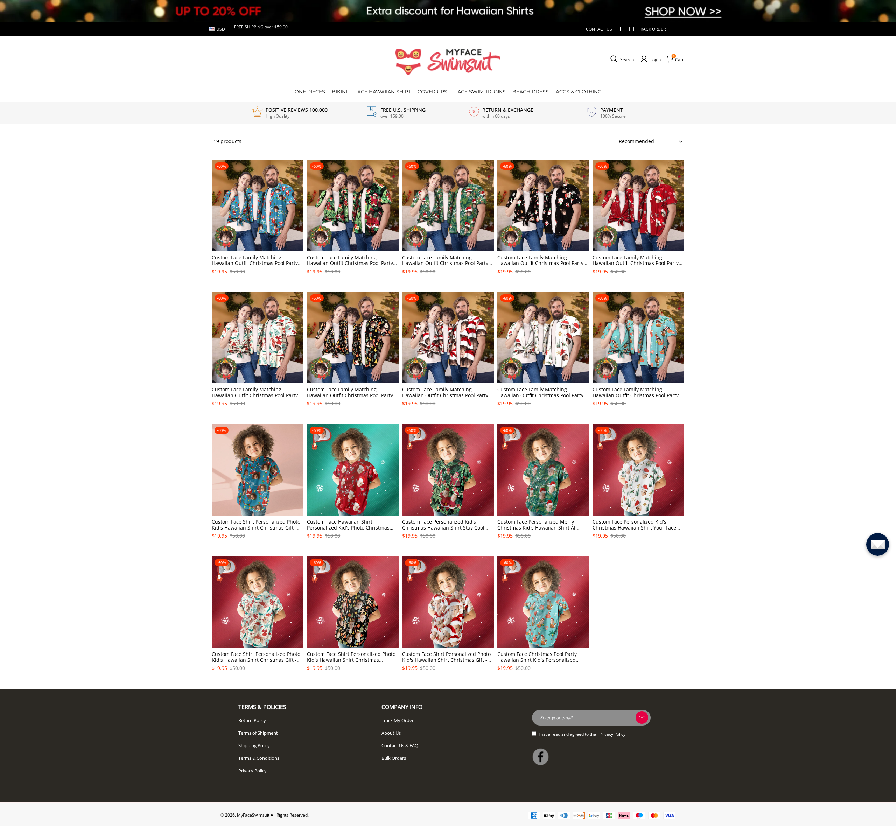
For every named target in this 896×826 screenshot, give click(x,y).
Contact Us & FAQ (400, 745)
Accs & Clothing (579, 92)
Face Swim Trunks (480, 92)
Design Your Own (257, 283)
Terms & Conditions (258, 758)
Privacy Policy (252, 771)
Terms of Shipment (258, 733)
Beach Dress (530, 92)
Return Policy (252, 720)
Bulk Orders (394, 758)
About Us (391, 733)
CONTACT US (599, 29)
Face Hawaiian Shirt (382, 92)
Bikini (339, 92)
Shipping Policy (254, 745)
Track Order (652, 29)
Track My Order (398, 720)
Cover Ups (432, 92)
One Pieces (310, 92)
